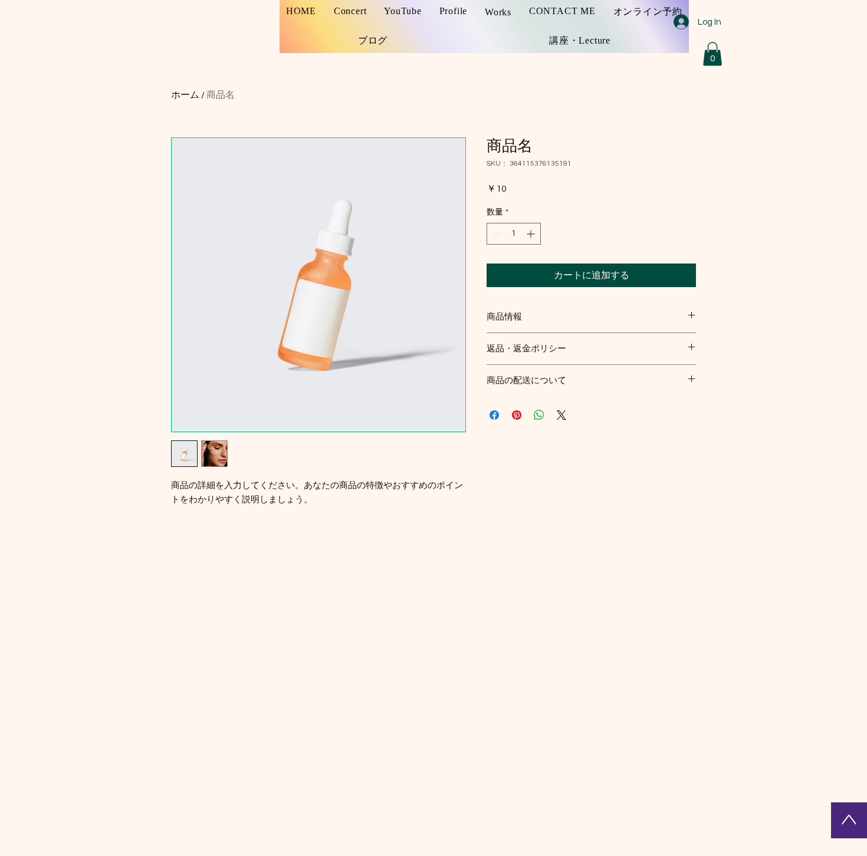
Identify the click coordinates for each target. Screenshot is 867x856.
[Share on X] (561, 415)
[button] (712, 54)
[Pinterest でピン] (517, 415)
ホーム (185, 95)
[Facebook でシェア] (494, 415)
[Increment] (531, 233)
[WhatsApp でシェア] (539, 415)
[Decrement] (495, 233)
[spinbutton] (513, 233)
